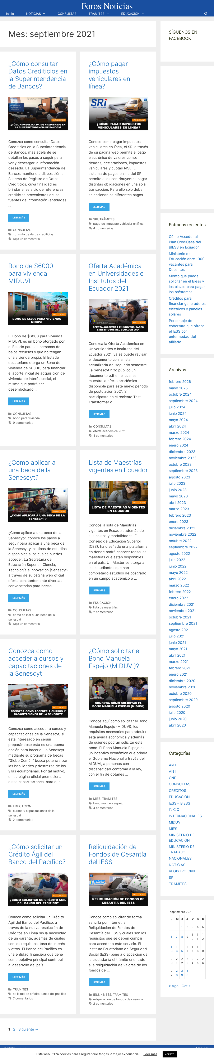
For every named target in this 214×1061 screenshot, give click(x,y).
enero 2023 (178, 522)
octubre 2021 (180, 617)
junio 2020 (178, 719)
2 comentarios (103, 612)
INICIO (174, 809)
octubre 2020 (180, 693)
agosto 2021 (179, 630)
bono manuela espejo (108, 803)
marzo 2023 (179, 509)
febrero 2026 (180, 382)
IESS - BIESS (102, 994)
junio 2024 (178, 413)
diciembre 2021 (182, 604)
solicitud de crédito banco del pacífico (39, 993)
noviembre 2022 (182, 534)
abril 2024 (177, 426)
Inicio (10, 14)
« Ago (173, 986)
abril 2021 (177, 655)
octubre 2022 (180, 541)
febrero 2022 (180, 592)
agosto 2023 (179, 477)
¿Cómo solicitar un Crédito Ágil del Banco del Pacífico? (37, 854)
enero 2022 (178, 598)
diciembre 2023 (182, 452)
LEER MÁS (19, 217)
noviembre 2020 (182, 687)
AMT (173, 765)
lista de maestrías (105, 607)
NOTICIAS (33, 14)
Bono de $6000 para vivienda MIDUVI (30, 273)
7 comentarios (23, 998)
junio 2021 (177, 643)
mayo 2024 (178, 420)
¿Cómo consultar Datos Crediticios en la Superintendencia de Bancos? (37, 75)
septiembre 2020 (183, 700)
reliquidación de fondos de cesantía (118, 999)
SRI (95, 219)
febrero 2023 (180, 515)
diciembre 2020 (182, 681)
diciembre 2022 (182, 528)
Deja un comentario (26, 239)
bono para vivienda (26, 418)
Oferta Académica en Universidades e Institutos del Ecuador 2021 (116, 277)
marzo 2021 (179, 662)
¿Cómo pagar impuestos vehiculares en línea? (109, 75)
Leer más (150, 1054)
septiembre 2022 (183, 547)
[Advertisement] (191, 136)
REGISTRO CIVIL (182, 871)
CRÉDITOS (177, 790)
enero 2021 (178, 674)
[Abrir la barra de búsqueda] (206, 13)
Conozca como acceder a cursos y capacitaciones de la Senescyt (36, 662)
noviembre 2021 (182, 611)
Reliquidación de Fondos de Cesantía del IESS (117, 854)
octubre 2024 (180, 394)
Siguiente (28, 1029)
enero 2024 (178, 445)
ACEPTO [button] (169, 1054)
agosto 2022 (179, 553)
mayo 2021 (178, 649)
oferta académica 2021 (109, 431)
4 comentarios (103, 228)
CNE (172, 778)
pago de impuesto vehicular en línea (118, 223)
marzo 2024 (179, 432)
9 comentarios (23, 422)
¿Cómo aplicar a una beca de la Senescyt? (32, 470)
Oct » (186, 986)
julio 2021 (177, 636)
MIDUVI (175, 822)
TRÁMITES (96, 14)
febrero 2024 (180, 439)
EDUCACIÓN (130, 14)
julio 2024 (177, 407)
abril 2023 (177, 503)
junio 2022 (177, 566)
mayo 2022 (178, 572)
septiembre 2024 (183, 401)
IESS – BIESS (179, 803)
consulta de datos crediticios (33, 234)
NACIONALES (180, 858)
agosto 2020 (179, 706)
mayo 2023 (178, 496)
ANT (172, 771)
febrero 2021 (179, 668)
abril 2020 (177, 725)
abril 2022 (177, 579)
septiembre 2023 (183, 471)
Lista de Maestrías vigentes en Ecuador (118, 466)
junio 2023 (178, 490)
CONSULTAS (67, 14)
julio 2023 (177, 483)
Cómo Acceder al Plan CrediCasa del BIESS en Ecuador (185, 242)
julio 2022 (177, 560)
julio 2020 (177, 712)
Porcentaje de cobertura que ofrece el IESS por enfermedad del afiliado (186, 331)
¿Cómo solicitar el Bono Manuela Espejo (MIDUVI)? (115, 658)
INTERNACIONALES (185, 816)
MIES (97, 798)
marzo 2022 (179, 585)
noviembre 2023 (182, 458)
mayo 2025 (178, 388)
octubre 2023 (180, 464)
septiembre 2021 (183, 623)
